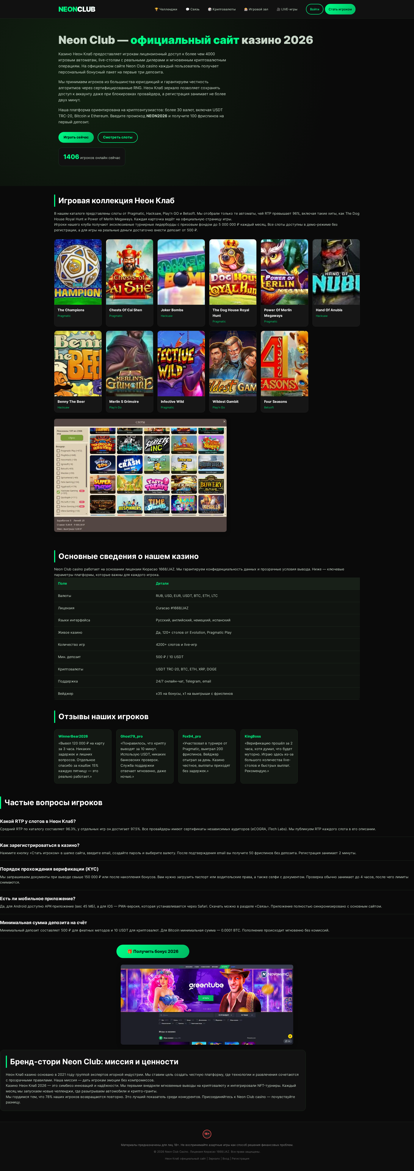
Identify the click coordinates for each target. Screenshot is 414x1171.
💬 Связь (192, 9)
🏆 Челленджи (166, 9)
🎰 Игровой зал (256, 9)
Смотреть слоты (117, 137)
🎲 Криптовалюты (222, 9)
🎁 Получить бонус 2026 (153, 951)
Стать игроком (340, 9)
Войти (314, 9)
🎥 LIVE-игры (287, 9)
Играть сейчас (76, 137)
